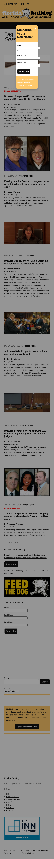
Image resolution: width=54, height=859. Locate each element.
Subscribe (24, 71)
